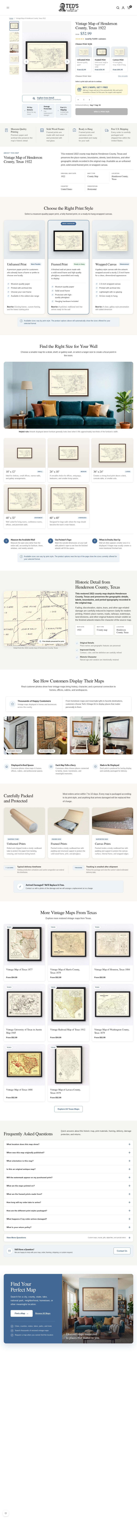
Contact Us (122, 1251)
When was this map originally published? (25, 1152)
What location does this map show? (23, 1144)
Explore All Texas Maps (68, 1109)
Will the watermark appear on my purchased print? (30, 1177)
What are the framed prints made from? (24, 1194)
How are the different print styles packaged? (27, 1211)
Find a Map (21, 1313)
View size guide (123, 76)
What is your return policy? (19, 1227)
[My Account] (123, 7)
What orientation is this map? (20, 1161)
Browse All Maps (42, 1313)
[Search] (118, 7)
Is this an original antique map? (21, 1169)
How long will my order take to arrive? (24, 1202)
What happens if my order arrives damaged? (27, 1219)
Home (11, 18)
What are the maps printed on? (21, 1186)
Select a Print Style (101, 111)
